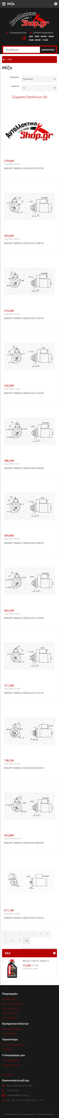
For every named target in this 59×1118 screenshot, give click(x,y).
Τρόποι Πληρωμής (9, 1018)
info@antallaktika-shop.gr (18, 1095)
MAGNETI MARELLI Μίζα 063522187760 (24, 168)
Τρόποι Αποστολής (10, 1013)
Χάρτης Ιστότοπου (10, 1033)
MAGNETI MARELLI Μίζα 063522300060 (24, 468)
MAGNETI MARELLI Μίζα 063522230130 (24, 318)
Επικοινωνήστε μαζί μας (12, 1029)
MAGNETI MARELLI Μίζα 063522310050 (24, 618)
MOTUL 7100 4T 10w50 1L (36, 961)
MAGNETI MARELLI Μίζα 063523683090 (24, 843)
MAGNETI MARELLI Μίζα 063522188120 (24, 243)
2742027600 (12, 1090)
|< (5, 934)
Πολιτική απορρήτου (10, 1008)
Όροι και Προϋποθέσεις (12, 1004)
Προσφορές (7, 1049)
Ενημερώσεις (7, 1074)
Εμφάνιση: (15, 86)
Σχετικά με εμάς (8, 999)
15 (24, 88)
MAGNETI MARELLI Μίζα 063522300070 (24, 543)
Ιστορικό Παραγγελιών (11, 1065)
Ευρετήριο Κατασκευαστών (13, 1045)
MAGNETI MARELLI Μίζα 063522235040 (24, 393)
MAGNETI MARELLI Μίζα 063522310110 (24, 693)
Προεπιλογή (28, 79)
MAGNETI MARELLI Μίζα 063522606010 (24, 768)
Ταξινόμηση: (14, 77)
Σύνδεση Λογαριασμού (43, 33)
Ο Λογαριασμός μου (18, 33)
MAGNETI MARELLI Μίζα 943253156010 (24, 918)
